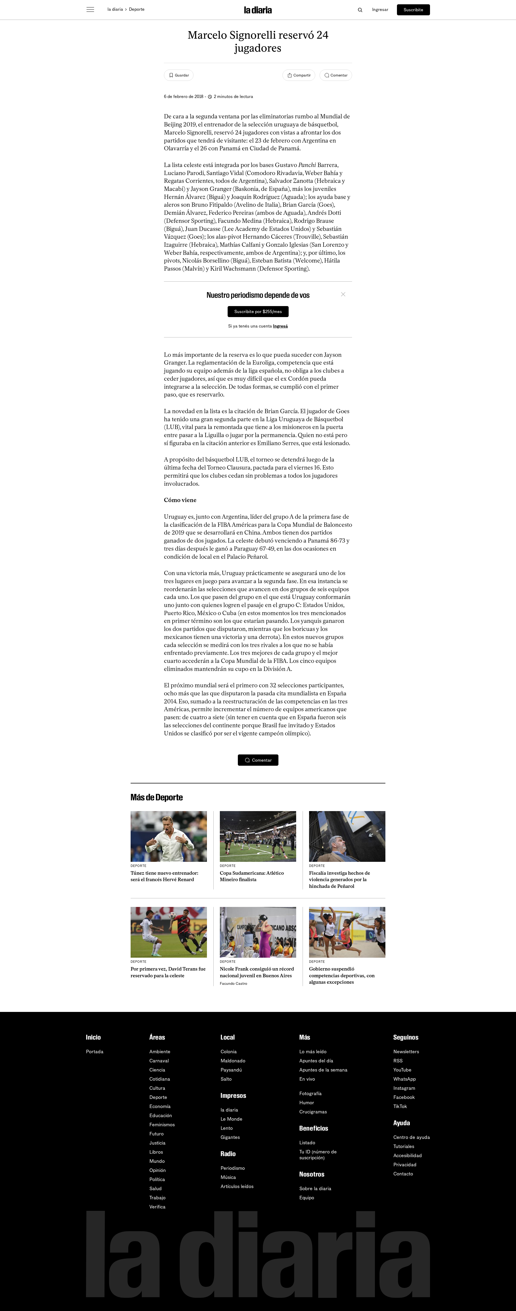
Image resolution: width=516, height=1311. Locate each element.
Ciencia (157, 1070)
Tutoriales (403, 1146)
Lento (227, 1128)
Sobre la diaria (315, 1189)
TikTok (400, 1106)
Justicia (157, 1143)
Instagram (404, 1088)
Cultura (157, 1088)
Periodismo (233, 1168)
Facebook (404, 1097)
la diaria (115, 9)
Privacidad (405, 1165)
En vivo (307, 1079)
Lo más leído (313, 1052)
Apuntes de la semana (323, 1070)
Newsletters (406, 1052)
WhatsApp (404, 1079)
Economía (160, 1106)
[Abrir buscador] (360, 10)
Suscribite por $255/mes (258, 311)
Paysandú (231, 1070)
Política (157, 1179)
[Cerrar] (343, 295)
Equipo (306, 1198)
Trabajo (157, 1198)
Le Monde (231, 1119)
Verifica (157, 1207)
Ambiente (159, 1052)
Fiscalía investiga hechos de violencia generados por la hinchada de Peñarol (339, 879)
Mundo (157, 1161)
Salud (155, 1189)
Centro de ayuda (411, 1137)
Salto (226, 1079)
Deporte (137, 9)
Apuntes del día (316, 1061)
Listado (307, 1143)
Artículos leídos (237, 1186)
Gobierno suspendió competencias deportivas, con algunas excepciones (342, 975)
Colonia (229, 1052)
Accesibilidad (407, 1156)
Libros (156, 1152)
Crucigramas (313, 1112)
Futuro (156, 1134)
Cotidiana (159, 1079)
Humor (306, 1103)
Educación (160, 1115)
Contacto (403, 1174)
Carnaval (159, 1061)
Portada (94, 1052)
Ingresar (380, 9)
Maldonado (233, 1061)
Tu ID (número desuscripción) (318, 1155)
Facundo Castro (233, 983)
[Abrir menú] (90, 9)
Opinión (157, 1170)
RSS (398, 1061)
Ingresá (280, 326)
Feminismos (162, 1125)
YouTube (402, 1070)
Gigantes (230, 1137)
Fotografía (310, 1093)
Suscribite (413, 9)
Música (228, 1177)
